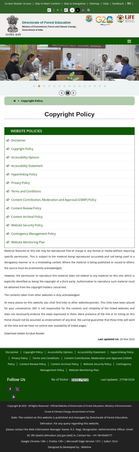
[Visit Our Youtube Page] (13, 396)
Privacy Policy (20, 183)
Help (106, 3)
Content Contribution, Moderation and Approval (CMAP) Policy (53, 200)
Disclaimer (18, 140)
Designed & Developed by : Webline (69, 447)
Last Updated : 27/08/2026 (118, 379)
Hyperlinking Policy (24, 174)
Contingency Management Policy (33, 234)
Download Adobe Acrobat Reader (24, 333)
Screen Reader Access (18, 3)
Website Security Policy (27, 225)
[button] (34, 86)
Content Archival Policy (27, 217)
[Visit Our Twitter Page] (17, 389)
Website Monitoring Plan (28, 242)
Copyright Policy (32, 100)
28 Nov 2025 (116, 339)
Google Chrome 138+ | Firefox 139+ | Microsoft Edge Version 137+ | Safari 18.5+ (69, 441)
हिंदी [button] (129, 3)
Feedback (118, 3)
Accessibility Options (25, 157)
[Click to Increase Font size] (49, 10)
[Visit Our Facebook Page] (10, 389)
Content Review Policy (26, 208)
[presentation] (61, 93)
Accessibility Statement (27, 166)
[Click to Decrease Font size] (66, 10)
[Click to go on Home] (14, 100)
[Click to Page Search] (88, 10)
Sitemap (94, 3)
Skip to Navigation (75, 3)
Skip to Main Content (47, 3)
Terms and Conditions (26, 191)
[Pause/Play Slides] (67, 93)
